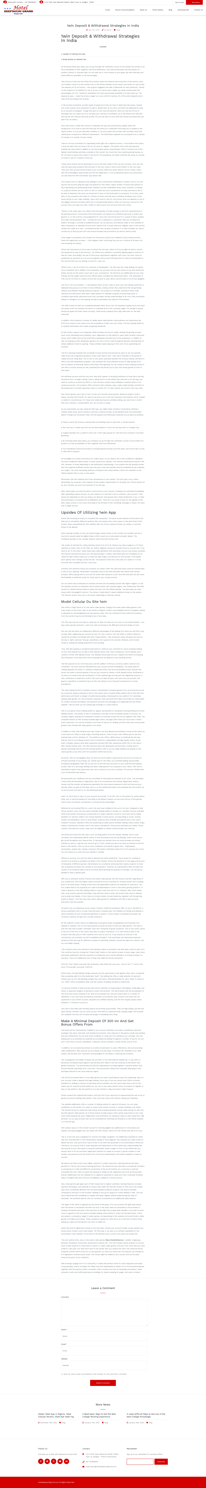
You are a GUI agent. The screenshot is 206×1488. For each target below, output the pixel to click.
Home (107, 10)
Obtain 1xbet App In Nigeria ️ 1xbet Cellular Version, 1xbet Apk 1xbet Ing (56, 1415)
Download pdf (183, 10)
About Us (143, 10)
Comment (65, 1297)
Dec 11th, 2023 (93, 30)
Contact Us (198, 10)
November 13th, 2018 (48, 1423)
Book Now (196, 2)
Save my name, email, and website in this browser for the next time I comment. (95, 1374)
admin (109, 30)
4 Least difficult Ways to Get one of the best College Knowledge (146, 1415)
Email (64, 1344)
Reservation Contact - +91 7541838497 (22, 2)
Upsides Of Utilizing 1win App (74, 54)
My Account (179, 2)
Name (64, 1329)
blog (118, 30)
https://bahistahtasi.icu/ (114, 1240)
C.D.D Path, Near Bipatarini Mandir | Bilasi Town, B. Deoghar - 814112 (69, 2)
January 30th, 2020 (136, 1423)
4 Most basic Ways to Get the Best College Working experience (99, 1415)
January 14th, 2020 (92, 1423)
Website (64, 1359)
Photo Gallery (157, 10)
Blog (170, 10)
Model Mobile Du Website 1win (74, 59)
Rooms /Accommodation (124, 10)
